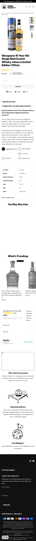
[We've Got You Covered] (18, 361)
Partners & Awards (12, 514)
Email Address (6, 487)
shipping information (18, 535)
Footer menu (8, 470)
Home (3, 13)
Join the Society (10, 476)
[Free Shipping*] (18, 431)
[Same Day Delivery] (18, 395)
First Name (5, 495)
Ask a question (8, 197)
